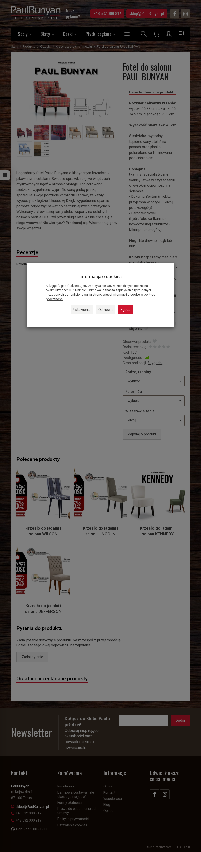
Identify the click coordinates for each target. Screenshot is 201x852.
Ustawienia (81, 310)
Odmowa (105, 310)
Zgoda (125, 310)
